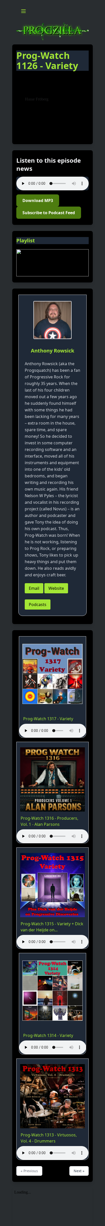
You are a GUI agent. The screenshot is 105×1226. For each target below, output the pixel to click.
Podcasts (37, 604)
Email (34, 588)
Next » (79, 1170)
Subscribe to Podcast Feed (48, 212)
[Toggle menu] (23, 11)
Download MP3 (37, 200)
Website (56, 588)
